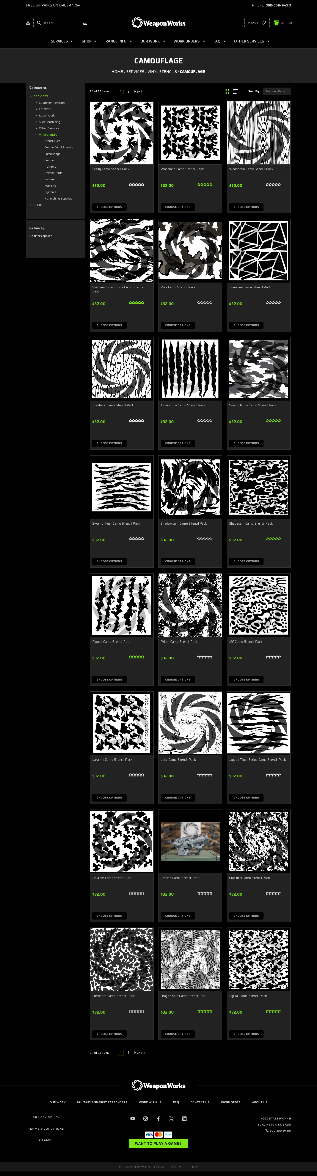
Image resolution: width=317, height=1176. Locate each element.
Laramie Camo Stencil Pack (112, 759)
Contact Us (200, 1102)
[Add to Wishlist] (144, 120)
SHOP (87, 41)
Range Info (116, 41)
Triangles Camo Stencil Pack (250, 287)
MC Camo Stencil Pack (245, 641)
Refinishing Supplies (58, 198)
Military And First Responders (102, 1102)
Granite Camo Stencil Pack (180, 878)
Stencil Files (52, 140)
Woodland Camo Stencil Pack (182, 169)
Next (138, 91)
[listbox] (277, 91)
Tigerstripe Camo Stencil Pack (183, 405)
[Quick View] (144, 109)
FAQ (216, 41)
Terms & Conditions (46, 1128)
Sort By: (254, 91)
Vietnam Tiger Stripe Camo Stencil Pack (117, 290)
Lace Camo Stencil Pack (178, 759)
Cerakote (45, 109)
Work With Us (150, 1102)
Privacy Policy (46, 1117)
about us (259, 1102)
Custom (49, 160)
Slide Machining (49, 121)
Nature (49, 179)
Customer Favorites (52, 102)
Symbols (50, 192)
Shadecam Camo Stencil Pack (251, 523)
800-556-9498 (278, 5)
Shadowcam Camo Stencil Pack (184, 523)
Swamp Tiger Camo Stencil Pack (116, 523)
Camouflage (52, 153)
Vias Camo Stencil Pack (178, 287)
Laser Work (47, 115)
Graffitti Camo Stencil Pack (249, 878)
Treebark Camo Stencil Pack (113, 405)
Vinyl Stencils (48, 134)
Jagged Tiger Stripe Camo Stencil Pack (257, 759)
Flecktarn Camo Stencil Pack (113, 996)
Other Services (249, 41)
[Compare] (144, 131)
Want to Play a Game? (158, 1143)
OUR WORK (150, 41)
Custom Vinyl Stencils (58, 147)
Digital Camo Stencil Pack (248, 996)
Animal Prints (53, 172)
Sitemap (46, 1139)
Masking (50, 185)
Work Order (230, 1102)
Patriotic (50, 166)
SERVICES (59, 41)
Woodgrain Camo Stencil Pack (251, 169)
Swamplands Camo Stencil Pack (252, 405)
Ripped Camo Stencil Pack (111, 641)
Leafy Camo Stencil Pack (110, 169)
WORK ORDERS (187, 41)
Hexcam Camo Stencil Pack (112, 878)
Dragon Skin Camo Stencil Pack (184, 996)
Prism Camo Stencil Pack (179, 641)
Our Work (58, 1102)
